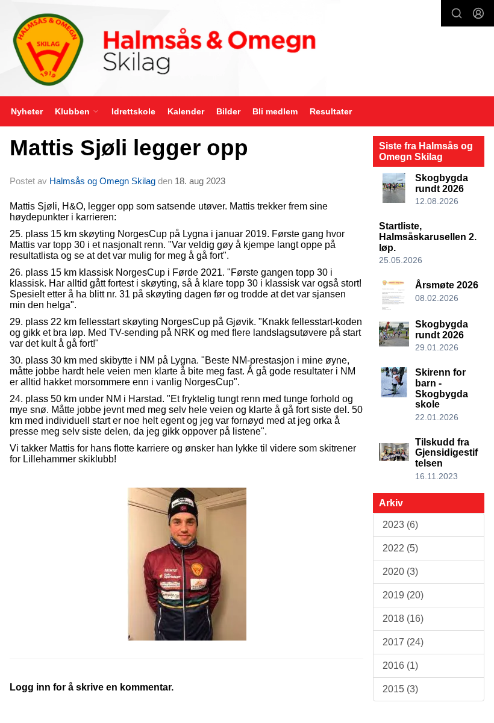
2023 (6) (400, 525)
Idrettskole (133, 111)
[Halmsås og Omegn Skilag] (247, 49)
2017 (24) (403, 642)
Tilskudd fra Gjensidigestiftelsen (446, 452)
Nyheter (27, 111)
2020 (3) (400, 571)
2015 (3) (400, 689)
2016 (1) (400, 665)
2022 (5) (400, 548)
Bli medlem (275, 111)
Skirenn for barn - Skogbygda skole (441, 388)
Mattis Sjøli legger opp (129, 147)
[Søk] (456, 13)
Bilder (228, 111)
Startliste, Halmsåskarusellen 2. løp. (428, 236)
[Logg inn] (478, 13)
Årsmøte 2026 (446, 285)
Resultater (331, 111)
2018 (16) (403, 618)
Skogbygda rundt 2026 (441, 183)
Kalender (185, 111)
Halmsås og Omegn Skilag (102, 181)
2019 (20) (403, 595)
